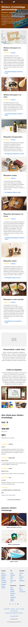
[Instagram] (15, 604)
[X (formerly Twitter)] (12, 604)
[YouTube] (17, 604)
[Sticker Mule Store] (10, 604)
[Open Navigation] (2, 2)
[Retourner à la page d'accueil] (14, 2)
